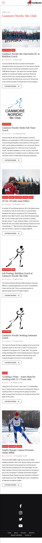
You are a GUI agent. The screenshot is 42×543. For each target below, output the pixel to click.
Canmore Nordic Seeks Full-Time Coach (18, 129)
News (13, 50)
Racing (31, 197)
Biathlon (5, 197)
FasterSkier (7, 60)
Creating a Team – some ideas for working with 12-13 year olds (18, 378)
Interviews (18, 197)
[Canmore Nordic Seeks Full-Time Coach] (21, 108)
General (11, 197)
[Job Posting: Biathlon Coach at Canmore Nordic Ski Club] (21, 254)
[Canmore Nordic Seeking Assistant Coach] (21, 316)
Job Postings (7, 50)
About (16, 533)
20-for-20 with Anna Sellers (16, 200)
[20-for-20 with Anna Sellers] (21, 181)
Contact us (28, 535)
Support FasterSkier (16, 535)
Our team (23, 533)
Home (4, 12)
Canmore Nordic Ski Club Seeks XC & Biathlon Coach (21, 55)
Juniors (25, 197)
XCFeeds (5, 373)
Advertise (31, 533)
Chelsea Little (8, 456)
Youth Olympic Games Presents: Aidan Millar (18, 451)
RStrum (6, 382)
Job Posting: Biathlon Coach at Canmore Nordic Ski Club (17, 274)
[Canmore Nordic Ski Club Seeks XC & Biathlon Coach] (21, 36)
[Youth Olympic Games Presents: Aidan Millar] (21, 427)
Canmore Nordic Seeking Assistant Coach (19, 336)
